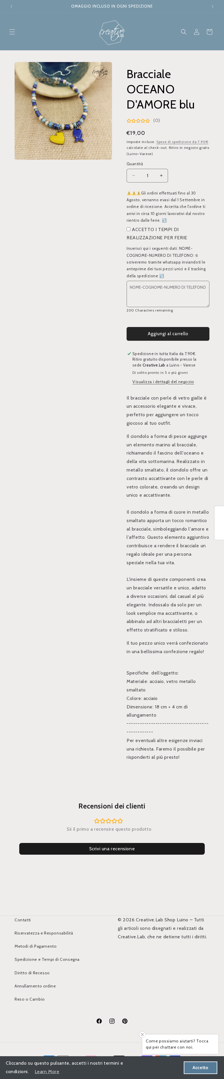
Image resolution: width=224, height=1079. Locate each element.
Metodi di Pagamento (36, 946)
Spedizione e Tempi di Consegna (47, 959)
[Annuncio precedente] (11, 6)
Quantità (135, 163)
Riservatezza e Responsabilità (44, 933)
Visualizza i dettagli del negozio (163, 381)
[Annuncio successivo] (212, 6)
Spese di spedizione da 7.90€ (182, 142)
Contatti (23, 920)
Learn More (47, 1071)
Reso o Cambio (30, 999)
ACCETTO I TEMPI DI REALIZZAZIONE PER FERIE (157, 234)
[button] (12, 31)
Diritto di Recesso (32, 972)
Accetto (200, 1067)
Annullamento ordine (35, 986)
